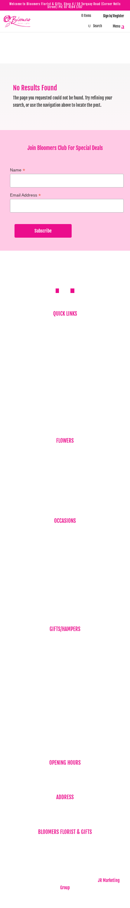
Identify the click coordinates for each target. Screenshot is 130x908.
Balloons (65, 641)
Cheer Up (65, 560)
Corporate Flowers (65, 461)
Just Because (65, 480)
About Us (65, 335)
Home (65, 325)
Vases (65, 697)
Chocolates (65, 678)
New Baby (65, 715)
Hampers (65, 669)
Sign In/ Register (111, 16)
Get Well (65, 570)
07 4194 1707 (73, 7)
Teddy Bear (65, 687)
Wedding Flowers (65, 598)
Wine (65, 706)
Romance (65, 579)
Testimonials (65, 363)
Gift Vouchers (65, 659)
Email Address (25, 195)
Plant (65, 490)
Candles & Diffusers (65, 650)
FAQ (65, 344)
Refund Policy (65, 391)
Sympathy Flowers (65, 471)
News (65, 353)
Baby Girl (65, 551)
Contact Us (65, 409)
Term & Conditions (65, 400)
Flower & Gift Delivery (65, 372)
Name (17, 170)
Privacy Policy (65, 381)
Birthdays (65, 452)
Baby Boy (65, 542)
